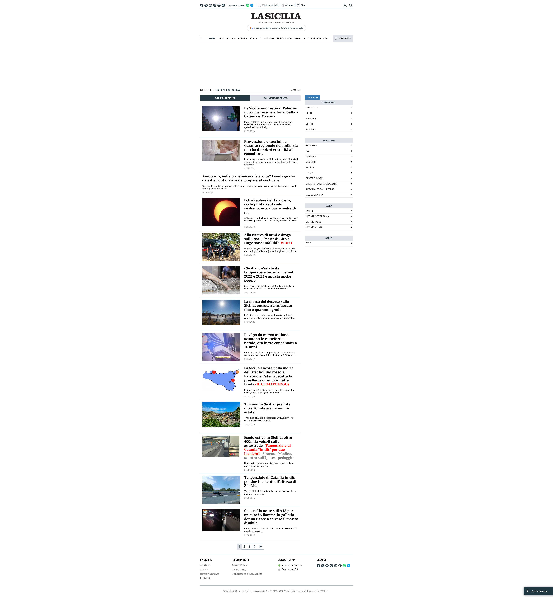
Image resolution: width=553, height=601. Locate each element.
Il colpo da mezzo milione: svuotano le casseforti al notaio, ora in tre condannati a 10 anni (270, 340)
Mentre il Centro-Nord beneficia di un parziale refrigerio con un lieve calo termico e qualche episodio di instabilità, (268, 124)
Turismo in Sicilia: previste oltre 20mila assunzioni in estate (267, 408)
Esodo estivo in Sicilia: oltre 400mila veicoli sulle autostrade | (268, 441)
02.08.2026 (249, 470)
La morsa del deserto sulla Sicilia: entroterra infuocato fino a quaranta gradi (268, 305)
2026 (308, 243)
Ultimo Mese (313, 221)
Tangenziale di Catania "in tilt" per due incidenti (267, 449)
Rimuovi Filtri (312, 97)
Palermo (311, 145)
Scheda (310, 129)
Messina (311, 161)
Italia (309, 172)
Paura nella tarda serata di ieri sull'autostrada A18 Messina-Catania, (270, 530)
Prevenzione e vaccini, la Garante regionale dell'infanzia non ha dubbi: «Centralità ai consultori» (271, 147)
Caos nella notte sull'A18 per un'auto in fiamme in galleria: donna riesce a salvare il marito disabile (271, 516)
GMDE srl (324, 591)
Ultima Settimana (317, 216)
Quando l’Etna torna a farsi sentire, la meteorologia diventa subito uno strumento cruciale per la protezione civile (249, 187)
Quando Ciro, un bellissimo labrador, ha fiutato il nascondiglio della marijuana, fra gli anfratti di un (271, 250)
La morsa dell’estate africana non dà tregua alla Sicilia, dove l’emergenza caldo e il (269, 391)
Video (309, 124)
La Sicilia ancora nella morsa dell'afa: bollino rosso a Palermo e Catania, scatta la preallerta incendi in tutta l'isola (269, 376)
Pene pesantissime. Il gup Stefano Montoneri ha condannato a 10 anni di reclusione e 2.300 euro (270, 354)
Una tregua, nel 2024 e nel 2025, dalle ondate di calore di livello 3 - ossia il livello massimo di (269, 287)
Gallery (311, 118)
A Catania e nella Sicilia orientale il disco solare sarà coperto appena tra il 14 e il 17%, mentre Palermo (271, 220)
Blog (309, 113)
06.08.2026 (249, 292)
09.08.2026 (249, 227)
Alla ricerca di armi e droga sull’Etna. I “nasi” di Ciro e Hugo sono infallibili (268, 239)
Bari (308, 150)
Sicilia (310, 167)
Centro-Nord (314, 178)
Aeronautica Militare (320, 189)
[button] (345, 5)
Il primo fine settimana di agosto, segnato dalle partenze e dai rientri (268, 465)
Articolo (312, 107)
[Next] (254, 547)
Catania (311, 156)
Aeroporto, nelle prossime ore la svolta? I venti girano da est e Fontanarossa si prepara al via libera (248, 178)
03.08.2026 (249, 396)
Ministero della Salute (321, 183)
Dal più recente (225, 98)
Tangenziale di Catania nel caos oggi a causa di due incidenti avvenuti (270, 492)
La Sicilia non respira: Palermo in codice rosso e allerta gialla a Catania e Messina (271, 112)
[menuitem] (212, 38)
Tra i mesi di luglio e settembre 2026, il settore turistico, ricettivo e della (268, 419)
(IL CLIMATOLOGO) (272, 384)
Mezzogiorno (314, 194)
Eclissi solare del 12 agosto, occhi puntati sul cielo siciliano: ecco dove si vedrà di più (270, 206)
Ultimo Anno (314, 227)
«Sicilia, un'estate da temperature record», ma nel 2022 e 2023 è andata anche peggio (268, 274)
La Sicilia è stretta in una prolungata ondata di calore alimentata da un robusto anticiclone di (269, 316)
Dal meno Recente (275, 98)
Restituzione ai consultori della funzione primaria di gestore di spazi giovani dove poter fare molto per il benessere (271, 162)
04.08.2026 (249, 359)
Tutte (310, 210)
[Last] (260, 547)
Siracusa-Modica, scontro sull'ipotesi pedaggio (268, 455)
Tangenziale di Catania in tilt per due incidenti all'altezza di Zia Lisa (270, 481)
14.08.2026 (207, 192)
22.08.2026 (249, 131)
